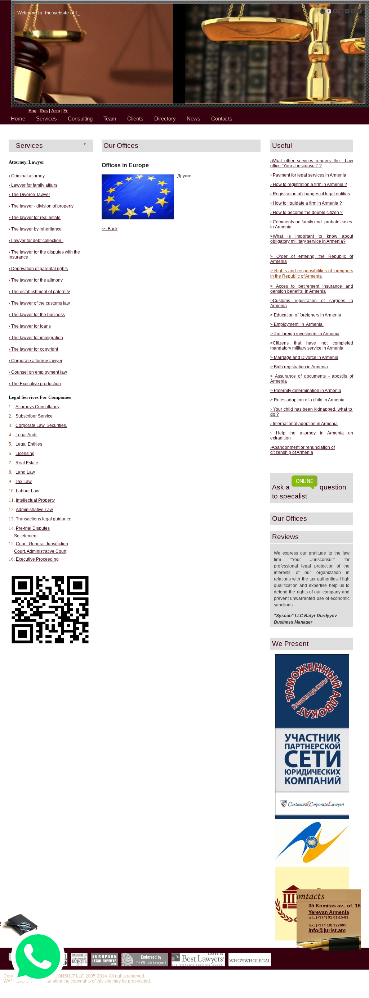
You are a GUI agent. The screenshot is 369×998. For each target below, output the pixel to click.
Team (109, 118)
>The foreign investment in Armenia (304, 333)
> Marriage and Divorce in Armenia (304, 357)
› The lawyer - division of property (41, 206)
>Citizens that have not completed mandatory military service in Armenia (311, 346)
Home (18, 118)
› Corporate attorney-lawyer (35, 360)
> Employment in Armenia (297, 324)
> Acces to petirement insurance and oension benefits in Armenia (311, 289)
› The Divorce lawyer (29, 194)
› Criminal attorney (27, 175)
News (193, 118)
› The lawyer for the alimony (36, 280)
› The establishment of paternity (39, 291)
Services (46, 118)
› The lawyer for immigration (36, 337)
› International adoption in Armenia (304, 423)
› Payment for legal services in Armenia (308, 175)
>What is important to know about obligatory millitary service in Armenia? (311, 239)
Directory (165, 118)
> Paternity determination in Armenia (305, 390)
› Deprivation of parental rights (38, 268)
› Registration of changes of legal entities (310, 193)
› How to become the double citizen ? (306, 212)
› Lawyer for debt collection (36, 240)
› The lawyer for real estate (35, 217)
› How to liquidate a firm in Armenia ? (306, 203)
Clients (135, 118)
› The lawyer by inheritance (35, 229)
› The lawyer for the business (37, 314)
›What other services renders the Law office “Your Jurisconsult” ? (311, 163)
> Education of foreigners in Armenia (305, 315)
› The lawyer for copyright (33, 349)
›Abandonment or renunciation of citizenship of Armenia (302, 450)
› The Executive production (35, 383)
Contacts (221, 118)
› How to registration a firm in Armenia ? (308, 184)
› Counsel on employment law (38, 372)
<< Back (109, 228)
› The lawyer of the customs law (39, 303)
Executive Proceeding (37, 559)
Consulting (80, 118)
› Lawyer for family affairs (33, 185)
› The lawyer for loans (30, 326)
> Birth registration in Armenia (299, 366)
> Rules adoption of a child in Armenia (307, 399)
